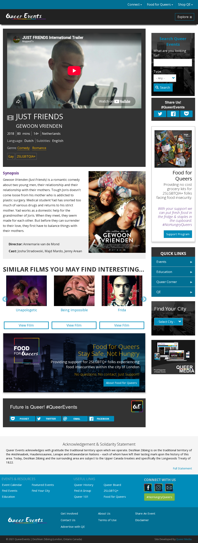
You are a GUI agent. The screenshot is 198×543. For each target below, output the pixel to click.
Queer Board (112, 485)
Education (161, 273)
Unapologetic (26, 310)
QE (156, 293)
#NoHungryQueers (159, 497)
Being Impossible (74, 310)
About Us (104, 513)
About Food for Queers (121, 383)
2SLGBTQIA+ (26, 156)
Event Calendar (12, 485)
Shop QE (184, 4)
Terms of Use (107, 520)
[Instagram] (160, 487)
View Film (26, 325)
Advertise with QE (73, 526)
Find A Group (82, 490)
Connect (134, 4)
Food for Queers (159, 4)
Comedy (23, 148)
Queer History (83, 485)
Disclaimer (142, 520)
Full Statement (182, 468)
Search (164, 87)
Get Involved (69, 513)
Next (144, 299)
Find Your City (41, 490)
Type (157, 71)
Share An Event (145, 513)
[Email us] (170, 487)
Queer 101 (81, 496)
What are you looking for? (170, 52)
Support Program (177, 234)
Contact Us (68, 520)
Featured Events (43, 485)
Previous (5, 299)
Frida (122, 310)
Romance (39, 148)
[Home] (26, 16)
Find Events (9, 490)
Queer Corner (164, 283)
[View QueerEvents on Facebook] (149, 487)
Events (158, 263)
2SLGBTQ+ (111, 490)
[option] (74, 302)
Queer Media (183, 539)
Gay (11, 156)
